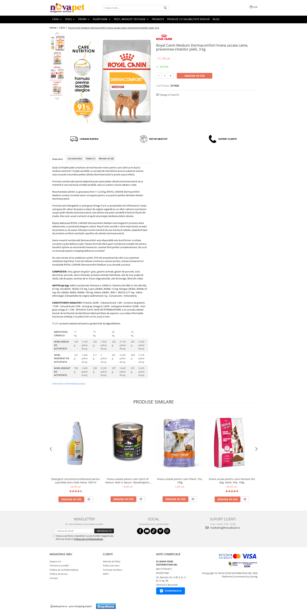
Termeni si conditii (59, 565)
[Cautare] (165, 8)
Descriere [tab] (57, 159)
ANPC (106, 573)
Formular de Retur (112, 569)
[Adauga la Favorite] (89, 499)
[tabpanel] (108, 82)
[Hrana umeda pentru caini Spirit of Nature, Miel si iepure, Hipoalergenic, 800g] (127, 443)
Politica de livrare (59, 573)
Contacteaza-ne (173, 590)
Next (57, 98)
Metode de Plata (111, 561)
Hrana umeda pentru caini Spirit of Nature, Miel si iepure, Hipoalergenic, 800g (127, 480)
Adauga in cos (195, 75)
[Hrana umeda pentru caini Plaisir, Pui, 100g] (179, 443)
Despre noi (55, 561)
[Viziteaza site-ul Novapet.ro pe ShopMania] (106, 606)
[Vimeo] (160, 531)
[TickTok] (153, 531)
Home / (54, 27)
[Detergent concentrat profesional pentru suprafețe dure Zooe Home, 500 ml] (75, 443)
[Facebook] (140, 531)
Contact (54, 578)
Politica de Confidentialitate (88, 539)
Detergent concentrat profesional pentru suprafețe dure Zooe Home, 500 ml (75, 480)
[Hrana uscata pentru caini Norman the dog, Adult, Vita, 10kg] (232, 443)
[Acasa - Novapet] (67, 8)
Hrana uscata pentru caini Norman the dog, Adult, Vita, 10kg (232, 480)
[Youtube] (147, 531)
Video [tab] (90, 158)
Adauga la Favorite (169, 94)
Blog (216, 19)
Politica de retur (111, 565)
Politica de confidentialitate (64, 569)
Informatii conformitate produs (68, 383)
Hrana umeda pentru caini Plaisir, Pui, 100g (180, 480)
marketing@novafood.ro (224, 527)
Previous (57, 34)
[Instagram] (167, 531)
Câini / (63, 27)
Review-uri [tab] (106, 158)
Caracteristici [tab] (75, 158)
